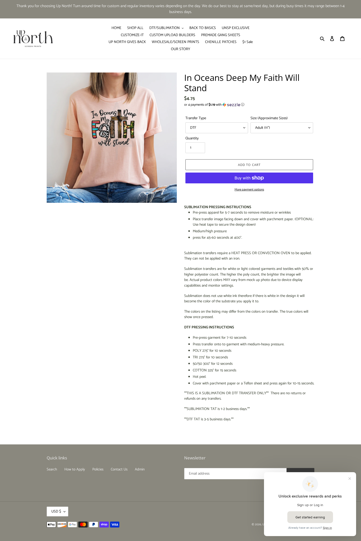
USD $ (56, 511)
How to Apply (74, 469)
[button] (214, 105)
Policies (97, 469)
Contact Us (119, 469)
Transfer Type (195, 118)
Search (52, 469)
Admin (140, 469)
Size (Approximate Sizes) (269, 118)
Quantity (192, 138)
